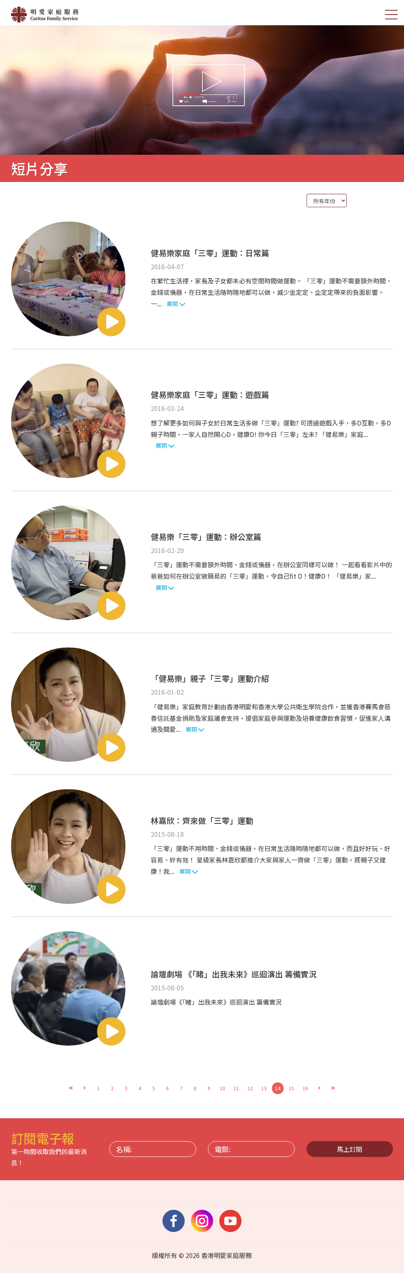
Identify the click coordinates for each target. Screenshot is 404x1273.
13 (264, 1088)
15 (291, 1088)
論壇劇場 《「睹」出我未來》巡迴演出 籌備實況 (233, 974)
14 (278, 1088)
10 (222, 1088)
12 (250, 1088)
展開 (173, 303)
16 (305, 1088)
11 (236, 1088)
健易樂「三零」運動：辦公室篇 (206, 536)
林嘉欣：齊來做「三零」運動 (202, 820)
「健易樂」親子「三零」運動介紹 (210, 678)
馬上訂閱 (349, 1149)
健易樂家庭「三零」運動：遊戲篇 (210, 394)
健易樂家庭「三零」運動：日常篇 (210, 253)
